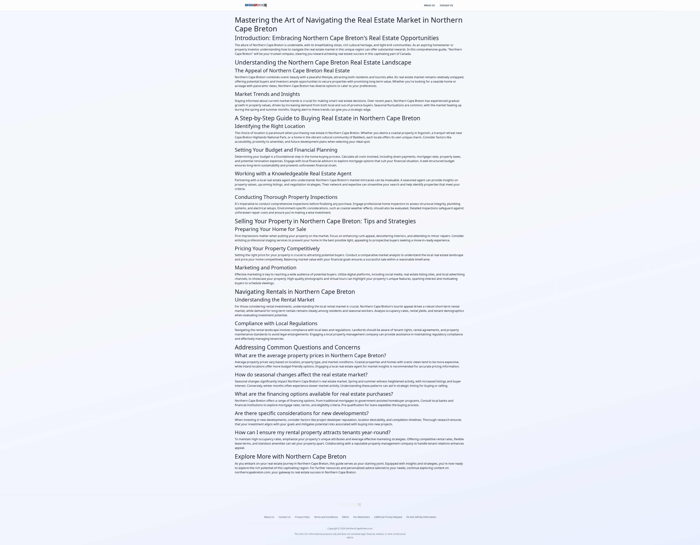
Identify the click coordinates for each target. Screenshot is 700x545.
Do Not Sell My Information (421, 517)
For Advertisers (361, 517)
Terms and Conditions (326, 517)
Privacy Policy (302, 517)
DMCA (345, 517)
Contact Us (446, 5)
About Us (429, 5)
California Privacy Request (388, 517)
